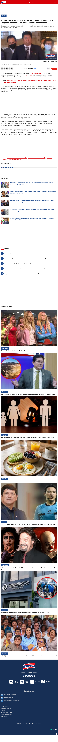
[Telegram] (12, 68)
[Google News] (32, 676)
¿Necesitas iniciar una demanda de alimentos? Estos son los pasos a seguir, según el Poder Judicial (27, 437)
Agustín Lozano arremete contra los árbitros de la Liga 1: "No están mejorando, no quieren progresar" (28, 524)
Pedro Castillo (15, 173)
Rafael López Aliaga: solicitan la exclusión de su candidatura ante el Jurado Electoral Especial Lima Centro (29, 258)
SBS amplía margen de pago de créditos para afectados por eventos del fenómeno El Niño (25, 612)
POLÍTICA (27, 173)
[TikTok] (34, 676)
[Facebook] (7, 68)
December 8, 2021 (7, 167)
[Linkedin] (9, 68)
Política (3, 15)
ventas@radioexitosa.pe (10, 694)
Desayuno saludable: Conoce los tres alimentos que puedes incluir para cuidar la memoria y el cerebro (28, 481)
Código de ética (4, 706)
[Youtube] (28, 676)
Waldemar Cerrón (45, 173)
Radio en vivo (4, 716)
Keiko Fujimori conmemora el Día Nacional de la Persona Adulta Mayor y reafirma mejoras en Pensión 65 (29, 656)
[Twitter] (4, 68)
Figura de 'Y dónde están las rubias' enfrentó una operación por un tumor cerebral (23, 351)
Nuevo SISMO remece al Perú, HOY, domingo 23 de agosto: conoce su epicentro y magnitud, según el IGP (28, 268)
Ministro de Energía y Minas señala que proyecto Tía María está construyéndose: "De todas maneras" (28, 394)
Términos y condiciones (6, 712)
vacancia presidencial (35, 173)
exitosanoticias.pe (8, 697)
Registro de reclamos (6, 708)
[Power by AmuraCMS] (53, 729)
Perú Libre (22, 173)
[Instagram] (30, 676)
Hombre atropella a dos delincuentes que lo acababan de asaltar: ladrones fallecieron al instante (27, 253)
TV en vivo (3, 710)
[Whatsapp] (2, 68)
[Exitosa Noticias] (3, 2)
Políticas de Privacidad (6, 714)
